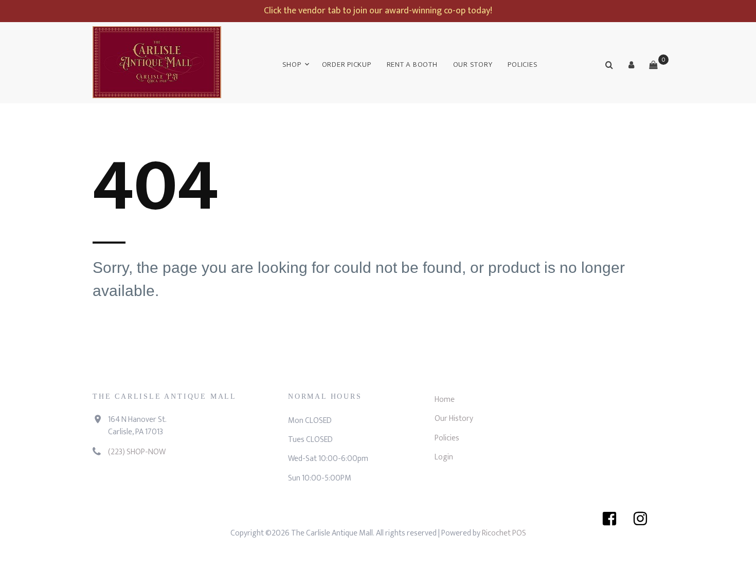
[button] (631, 64)
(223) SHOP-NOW (137, 452)
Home (445, 399)
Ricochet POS (504, 533)
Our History (454, 419)
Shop (291, 64)
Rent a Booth (412, 64)
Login (444, 457)
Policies (522, 64)
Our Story (473, 64)
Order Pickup (346, 64)
